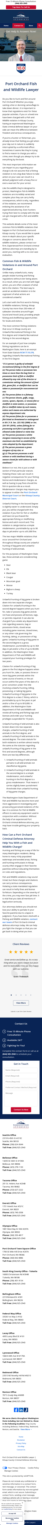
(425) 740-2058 (16, 1212)
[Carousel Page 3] (21, 995)
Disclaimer (21, 1440)
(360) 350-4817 (16, 1235)
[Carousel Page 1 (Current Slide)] (11, 995)
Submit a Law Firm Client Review (21, 1011)
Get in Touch (21, 1063)
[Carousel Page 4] (25, 995)
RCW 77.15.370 (27, 352)
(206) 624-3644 (16, 1144)
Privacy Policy (21, 1443)
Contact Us (18, 26)
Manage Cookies (11, 1471)
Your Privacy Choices (16, 1468)
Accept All (12, 1513)
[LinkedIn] (21, 1410)
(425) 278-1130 (16, 1167)
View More (21, 1003)
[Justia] (26, 1410)
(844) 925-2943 (18, 1147)
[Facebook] (16, 1410)
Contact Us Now (21, 1109)
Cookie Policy (33, 1468)
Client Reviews (21, 944)
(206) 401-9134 (16, 1280)
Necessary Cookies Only (12, 1519)
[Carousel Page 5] (30, 995)
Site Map (21, 1446)
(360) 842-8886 (16, 1258)
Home (6, 26)
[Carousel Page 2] (16, 995)
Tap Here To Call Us (21, 7)
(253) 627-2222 (16, 1189)
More (31, 26)
